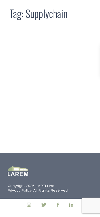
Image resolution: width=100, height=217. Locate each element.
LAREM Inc (45, 186)
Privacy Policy (20, 191)
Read (26, 135)
